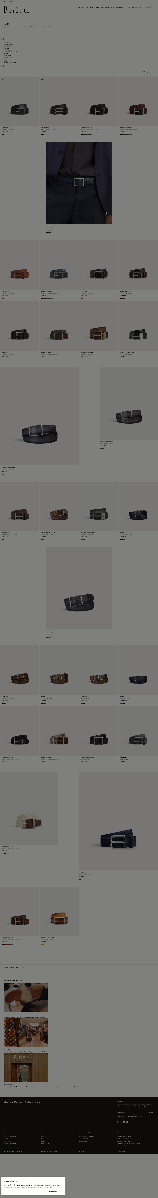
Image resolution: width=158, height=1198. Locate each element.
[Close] (63, 1179)
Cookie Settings (53, 1191)
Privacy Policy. (48, 1187)
